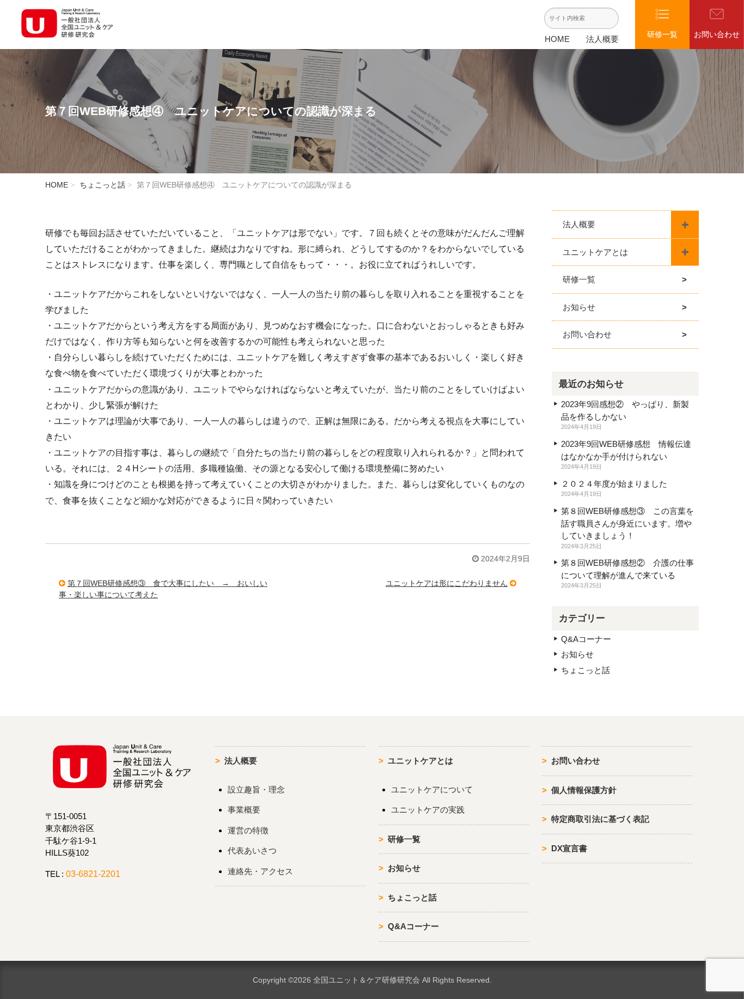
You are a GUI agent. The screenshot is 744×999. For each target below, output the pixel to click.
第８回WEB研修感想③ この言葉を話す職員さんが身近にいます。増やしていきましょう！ (627, 523)
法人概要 (602, 39)
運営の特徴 (248, 830)
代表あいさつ (252, 850)
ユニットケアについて (432, 789)
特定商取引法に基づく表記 (600, 819)
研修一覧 (579, 279)
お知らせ (579, 307)
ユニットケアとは (595, 252)
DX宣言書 (569, 848)
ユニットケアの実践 (428, 809)
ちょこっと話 (102, 184)
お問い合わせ (587, 334)
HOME (557, 39)
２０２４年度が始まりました (614, 483)
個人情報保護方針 (584, 790)
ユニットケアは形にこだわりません (447, 583)
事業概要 (244, 809)
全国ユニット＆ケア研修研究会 (366, 980)
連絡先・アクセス (260, 871)
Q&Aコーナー (586, 639)
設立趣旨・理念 (256, 789)
